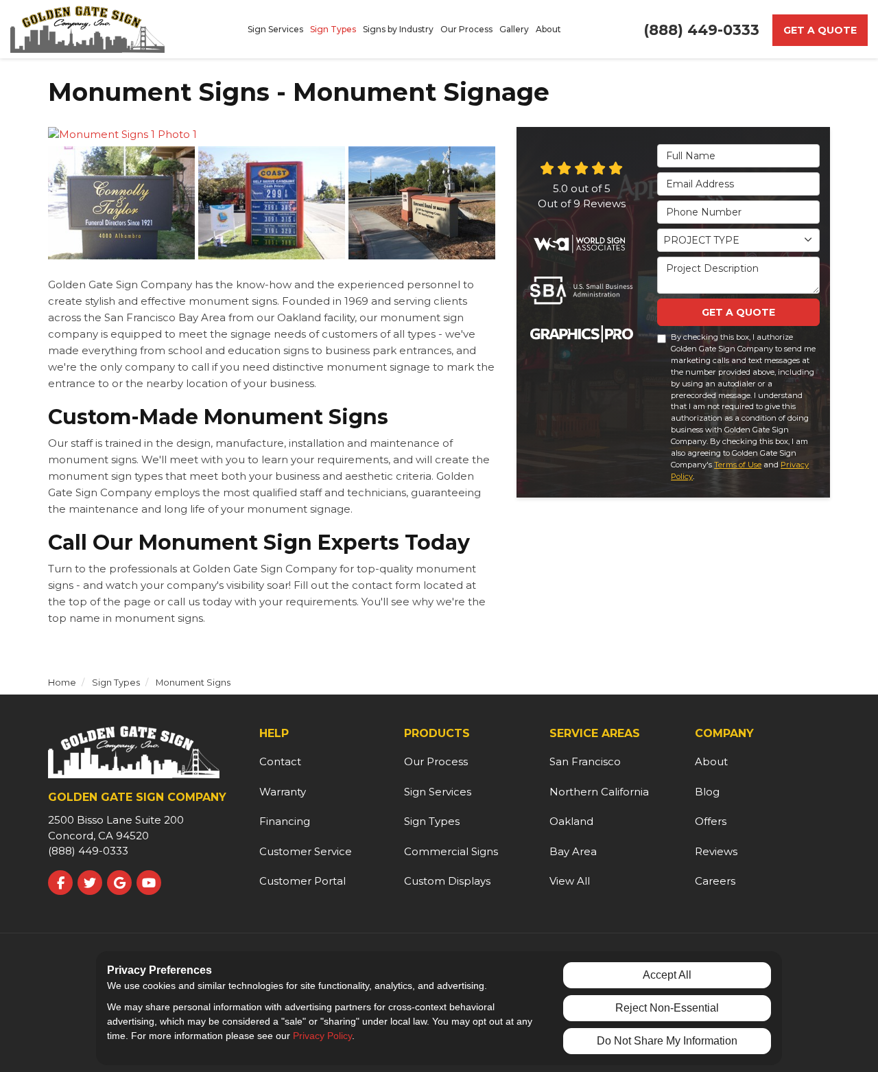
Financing (284, 821)
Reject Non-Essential (667, 1008)
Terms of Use (737, 464)
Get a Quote (820, 30)
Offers (710, 821)
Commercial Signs (451, 851)
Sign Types (432, 821)
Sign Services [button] (275, 29)
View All (569, 880)
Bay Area (573, 851)
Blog (707, 791)
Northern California (599, 791)
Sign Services (437, 791)
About (711, 761)
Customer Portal (302, 880)
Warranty (282, 791)
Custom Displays (447, 880)
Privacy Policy (322, 1035)
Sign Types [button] (333, 29)
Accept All (667, 975)
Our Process (436, 761)
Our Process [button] (466, 29)
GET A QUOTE (738, 312)
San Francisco (585, 761)
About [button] (548, 29)
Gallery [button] (514, 29)
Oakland (571, 821)
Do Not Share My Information (667, 1041)
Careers (715, 880)
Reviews (716, 851)
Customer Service (305, 851)
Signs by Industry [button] (398, 29)
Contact (280, 761)
